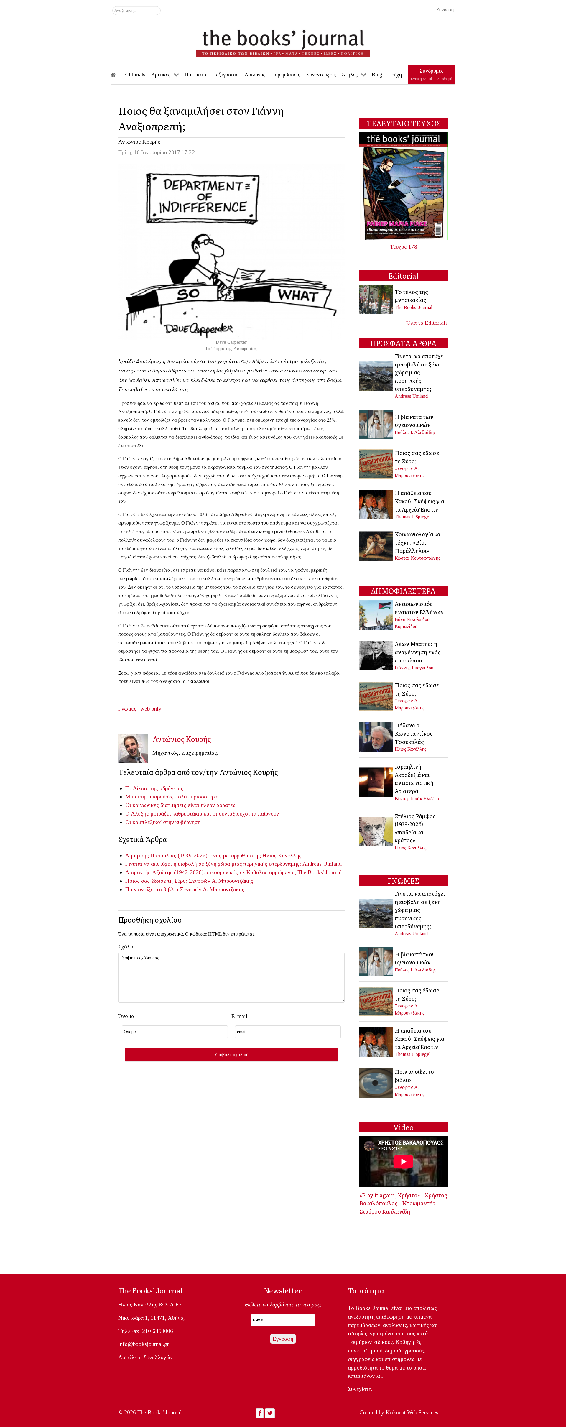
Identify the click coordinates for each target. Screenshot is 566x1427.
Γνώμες (127, 709)
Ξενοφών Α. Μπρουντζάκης (221, 881)
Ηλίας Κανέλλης (282, 855)
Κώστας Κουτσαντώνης (417, 557)
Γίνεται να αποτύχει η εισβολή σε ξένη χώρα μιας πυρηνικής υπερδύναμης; (213, 864)
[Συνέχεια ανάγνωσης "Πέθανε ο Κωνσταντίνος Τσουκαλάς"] (376, 736)
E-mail (239, 1016)
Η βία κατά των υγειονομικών (414, 420)
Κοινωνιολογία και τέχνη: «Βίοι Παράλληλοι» (418, 542)
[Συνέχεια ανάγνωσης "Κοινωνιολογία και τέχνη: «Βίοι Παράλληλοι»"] (376, 545)
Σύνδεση (445, 9)
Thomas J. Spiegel (413, 516)
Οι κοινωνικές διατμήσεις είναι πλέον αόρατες (180, 805)
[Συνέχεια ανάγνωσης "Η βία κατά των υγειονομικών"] (376, 424)
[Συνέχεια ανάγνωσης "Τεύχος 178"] (403, 186)
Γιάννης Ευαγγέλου (414, 667)
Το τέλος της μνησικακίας (411, 295)
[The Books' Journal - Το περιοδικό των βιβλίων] (283, 41)
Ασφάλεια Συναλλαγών (145, 1357)
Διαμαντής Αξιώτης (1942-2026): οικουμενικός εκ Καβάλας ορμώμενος (210, 872)
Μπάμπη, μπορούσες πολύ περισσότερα (171, 796)
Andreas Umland (322, 864)
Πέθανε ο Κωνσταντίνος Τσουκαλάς (414, 733)
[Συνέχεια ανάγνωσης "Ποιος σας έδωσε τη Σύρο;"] (376, 463)
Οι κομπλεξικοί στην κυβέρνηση (162, 822)
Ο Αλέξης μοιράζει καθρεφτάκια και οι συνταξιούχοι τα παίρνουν (202, 814)
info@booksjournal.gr (143, 1344)
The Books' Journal (319, 872)
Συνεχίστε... (361, 1389)
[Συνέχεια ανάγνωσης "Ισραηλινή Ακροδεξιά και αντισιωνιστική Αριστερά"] (376, 782)
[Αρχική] (117, 74)
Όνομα (126, 1016)
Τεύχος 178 (403, 247)
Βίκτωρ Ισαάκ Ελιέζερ (417, 798)
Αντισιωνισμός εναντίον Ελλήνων (419, 607)
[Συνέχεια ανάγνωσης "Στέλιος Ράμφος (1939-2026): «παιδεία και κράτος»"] (376, 831)
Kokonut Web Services (412, 1412)
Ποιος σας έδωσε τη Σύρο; (156, 881)
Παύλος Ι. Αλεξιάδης (415, 432)
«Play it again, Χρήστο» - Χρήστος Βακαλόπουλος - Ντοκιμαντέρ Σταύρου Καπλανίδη (403, 1203)
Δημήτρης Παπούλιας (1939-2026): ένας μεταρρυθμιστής (193, 855)
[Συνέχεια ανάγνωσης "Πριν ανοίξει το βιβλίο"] (376, 1082)
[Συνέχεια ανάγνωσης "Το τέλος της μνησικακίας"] (376, 299)
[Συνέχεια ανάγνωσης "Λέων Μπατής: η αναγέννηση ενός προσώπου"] (376, 655)
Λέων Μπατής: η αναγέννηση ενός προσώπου (418, 651)
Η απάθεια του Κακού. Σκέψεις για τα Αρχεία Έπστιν (419, 501)
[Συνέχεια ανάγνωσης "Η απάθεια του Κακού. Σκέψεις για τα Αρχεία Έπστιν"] (376, 504)
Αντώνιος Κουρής (139, 142)
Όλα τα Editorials (427, 323)
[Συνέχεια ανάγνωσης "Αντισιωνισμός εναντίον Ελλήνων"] (376, 614)
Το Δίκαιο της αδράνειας (154, 788)
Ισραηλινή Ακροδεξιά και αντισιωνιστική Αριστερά (414, 778)
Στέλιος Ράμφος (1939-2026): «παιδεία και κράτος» (415, 828)
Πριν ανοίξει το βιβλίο (151, 889)
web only (151, 709)
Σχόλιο (126, 946)
